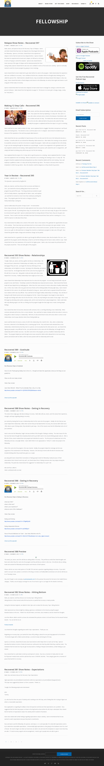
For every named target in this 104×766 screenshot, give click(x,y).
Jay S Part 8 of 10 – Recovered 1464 (85, 145)
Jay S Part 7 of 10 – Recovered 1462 (85, 151)
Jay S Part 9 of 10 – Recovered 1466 (85, 140)
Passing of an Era (86, 164)
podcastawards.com (29, 579)
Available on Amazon (81, 102)
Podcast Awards (8, 624)
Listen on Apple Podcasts (82, 46)
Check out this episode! (10, 397)
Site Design (91, 759)
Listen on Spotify (87, 60)
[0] (90, 4)
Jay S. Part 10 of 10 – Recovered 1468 (86, 130)
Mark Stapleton (80, 182)
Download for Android (82, 92)
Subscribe (83, 118)
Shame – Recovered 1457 (82, 135)
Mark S (7, 45)
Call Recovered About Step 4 (88, 167)
